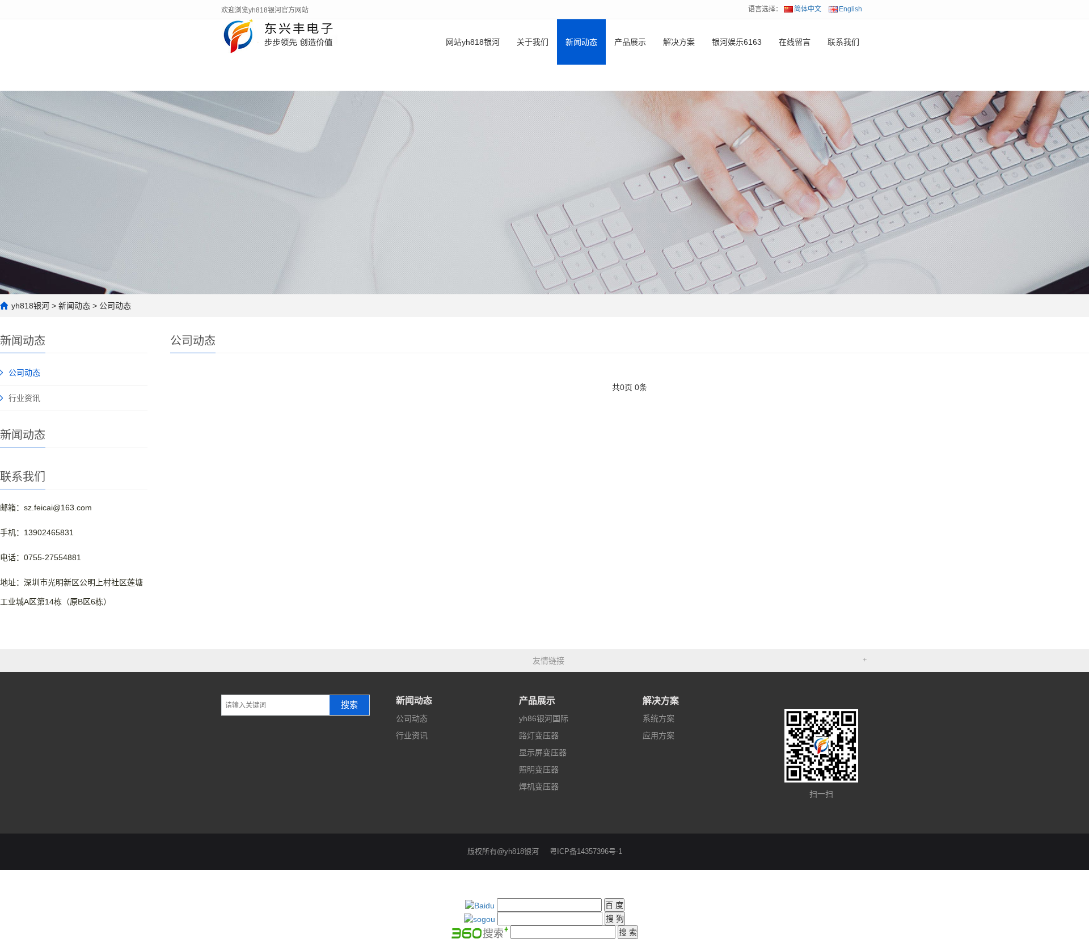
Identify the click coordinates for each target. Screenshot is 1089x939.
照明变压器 (539, 769)
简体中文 (807, 9)
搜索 (349, 704)
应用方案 (658, 735)
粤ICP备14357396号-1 (586, 851)
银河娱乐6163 (737, 41)
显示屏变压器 (543, 752)
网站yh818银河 (473, 41)
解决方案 (679, 41)
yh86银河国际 (543, 718)
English (850, 9)
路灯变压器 (539, 735)
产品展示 (630, 41)
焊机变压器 (539, 786)
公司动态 (115, 305)
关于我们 (532, 41)
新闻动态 (581, 41)
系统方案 (658, 718)
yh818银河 (30, 305)
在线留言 (795, 41)
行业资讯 (24, 398)
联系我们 (843, 41)
